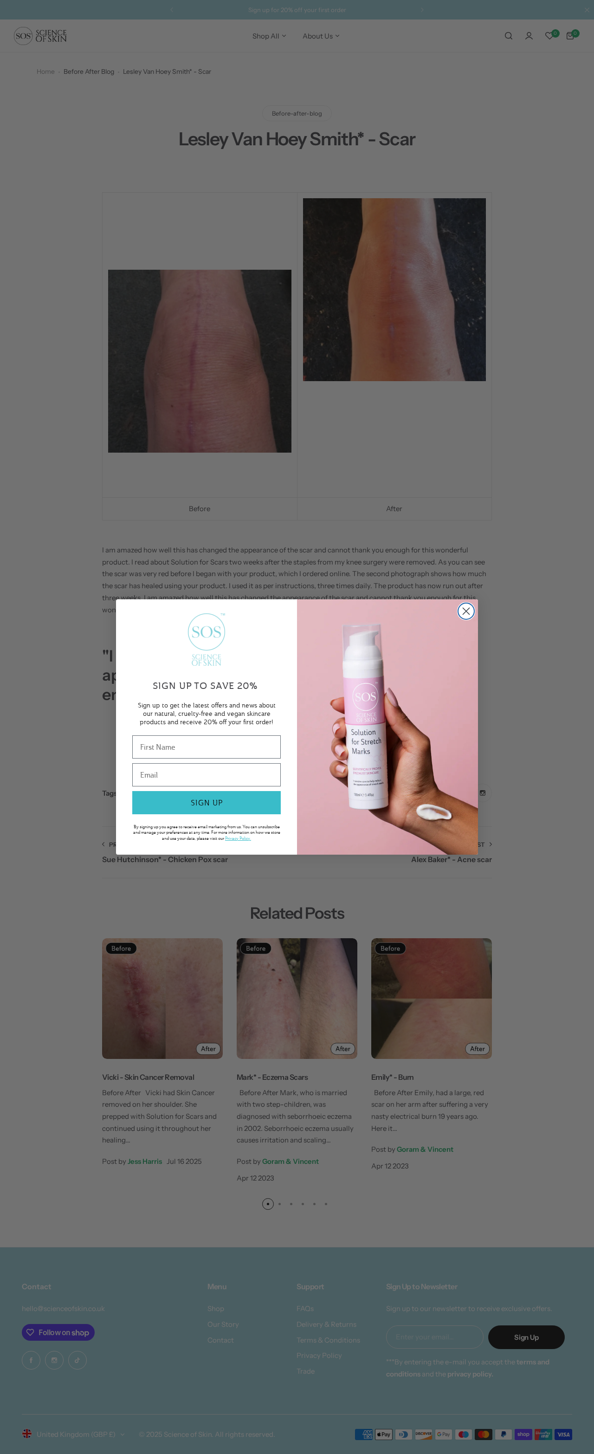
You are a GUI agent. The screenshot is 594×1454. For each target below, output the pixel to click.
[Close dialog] (466, 611)
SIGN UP (207, 802)
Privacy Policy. (238, 838)
